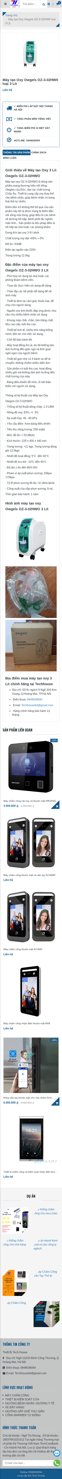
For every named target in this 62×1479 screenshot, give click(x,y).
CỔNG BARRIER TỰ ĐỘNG (22, 1415)
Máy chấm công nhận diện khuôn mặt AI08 (26, 1023)
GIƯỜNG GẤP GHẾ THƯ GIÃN (24, 1411)
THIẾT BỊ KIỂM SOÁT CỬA (22, 1399)
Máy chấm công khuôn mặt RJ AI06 (22, 949)
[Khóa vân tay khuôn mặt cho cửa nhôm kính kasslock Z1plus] (31, 1065)
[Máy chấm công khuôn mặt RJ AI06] (31, 917)
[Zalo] (56, 1453)
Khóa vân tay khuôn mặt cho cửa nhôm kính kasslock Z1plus (27, 1097)
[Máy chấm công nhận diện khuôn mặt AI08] (31, 991)
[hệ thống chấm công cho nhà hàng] (15, 1252)
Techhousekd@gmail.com (37, 705)
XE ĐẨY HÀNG (14, 1407)
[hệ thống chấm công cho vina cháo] (46, 1221)
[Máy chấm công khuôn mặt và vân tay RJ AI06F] (31, 842)
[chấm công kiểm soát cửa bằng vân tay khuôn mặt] (15, 1221)
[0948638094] (56, 1463)
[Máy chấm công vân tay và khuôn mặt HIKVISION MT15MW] (31, 767)
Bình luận (9, 157)
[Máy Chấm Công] (15, 1314)
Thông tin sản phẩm (16, 152)
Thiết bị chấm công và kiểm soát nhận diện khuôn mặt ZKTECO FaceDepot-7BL (30, 1172)
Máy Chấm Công (15, 1330)
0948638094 (34, 699)
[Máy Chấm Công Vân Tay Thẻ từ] (15, 1283)
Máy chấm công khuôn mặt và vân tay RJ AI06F (29, 875)
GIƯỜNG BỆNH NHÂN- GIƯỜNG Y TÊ (29, 1403)
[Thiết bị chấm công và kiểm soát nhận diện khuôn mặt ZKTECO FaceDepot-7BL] (31, 1139)
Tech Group (38, 1475)
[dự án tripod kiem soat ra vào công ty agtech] (46, 1252)
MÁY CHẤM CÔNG (17, 1395)
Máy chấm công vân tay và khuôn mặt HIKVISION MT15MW (30, 801)
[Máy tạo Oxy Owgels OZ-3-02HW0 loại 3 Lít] (31, 53)
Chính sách (38, 152)
